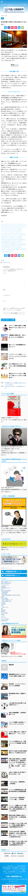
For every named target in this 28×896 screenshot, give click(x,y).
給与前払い (4, 249)
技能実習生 (4, 593)
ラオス (8, 234)
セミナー (3, 616)
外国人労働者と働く (6, 583)
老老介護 (9, 249)
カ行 (8, 227)
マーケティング (5, 584)
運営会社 (4, 871)
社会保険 (19, 246)
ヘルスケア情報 (5, 619)
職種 (13, 249)
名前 (4, 289)
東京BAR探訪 (4, 620)
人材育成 (3, 602)
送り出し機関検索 (15, 867)
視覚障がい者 (18, 249)
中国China (22, 234)
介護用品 (3, 239)
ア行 (6, 224)
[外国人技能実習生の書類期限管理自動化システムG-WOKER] (14, 485)
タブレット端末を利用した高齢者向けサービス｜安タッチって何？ (17, 327)
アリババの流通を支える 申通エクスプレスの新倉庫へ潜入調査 (17, 743)
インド (10, 224)
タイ (18, 227)
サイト (4, 301)
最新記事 (11, 664)
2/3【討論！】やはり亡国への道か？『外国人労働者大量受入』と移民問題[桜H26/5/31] (18, 843)
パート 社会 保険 (17, 229)
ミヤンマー (19, 232)
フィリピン (4, 232)
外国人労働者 (4, 244)
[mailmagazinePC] (14, 545)
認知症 (24, 249)
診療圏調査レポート (6, 587)
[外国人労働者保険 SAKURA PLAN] (14, 631)
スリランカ (13, 227)
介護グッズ (7, 237)
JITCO (3, 224)
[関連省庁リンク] (14, 854)
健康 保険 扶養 (15, 239)
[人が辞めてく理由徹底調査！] (14, 524)
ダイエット (22, 227)
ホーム (4, 865)
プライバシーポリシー (16, 870)
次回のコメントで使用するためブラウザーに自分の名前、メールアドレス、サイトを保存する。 (14, 309)
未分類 (2, 614)
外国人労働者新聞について (13, 871)
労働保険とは (22, 239)
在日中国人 (19, 241)
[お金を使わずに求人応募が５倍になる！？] (14, 445)
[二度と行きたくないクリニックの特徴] (14, 654)
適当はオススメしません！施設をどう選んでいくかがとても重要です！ (17, 375)
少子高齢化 (13, 246)
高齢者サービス (9, 251)
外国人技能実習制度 (21, 244)
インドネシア (16, 224)
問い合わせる (22, 867)
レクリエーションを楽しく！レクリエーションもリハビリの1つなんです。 (18, 356)
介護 (2, 237)
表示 (17, 65)
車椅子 (3, 251)
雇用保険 (3, 610)
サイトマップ (7, 870)
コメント (5, 273)
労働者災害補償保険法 (6, 241)
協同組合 (14, 241)
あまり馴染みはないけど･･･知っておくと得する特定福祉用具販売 (18, 366)
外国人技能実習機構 (6, 246)
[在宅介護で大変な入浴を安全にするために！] (19, 27)
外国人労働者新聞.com (14, 876)
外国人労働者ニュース (6, 581)
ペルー (14, 232)
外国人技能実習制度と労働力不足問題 (11, 595)
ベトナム (9, 232)
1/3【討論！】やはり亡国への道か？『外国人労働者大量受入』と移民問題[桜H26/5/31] (18, 825)
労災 (2, 608)
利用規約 (23, 870)
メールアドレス (6, 295)
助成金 (2, 596)
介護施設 (19, 237)
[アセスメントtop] (14, 562)
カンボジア (4, 227)
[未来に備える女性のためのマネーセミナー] (14, 891)
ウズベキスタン (23, 224)
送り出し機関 (4, 613)
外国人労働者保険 (12, 244)
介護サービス (13, 237)
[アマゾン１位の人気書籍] (14, 406)
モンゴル (3, 234)
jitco (2, 589)
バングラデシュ (10, 229)
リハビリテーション (15, 234)
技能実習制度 (5, 592)
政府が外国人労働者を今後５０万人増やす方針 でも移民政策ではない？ (17, 817)
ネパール (3, 229)
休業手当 (8, 239)
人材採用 (3, 586)
